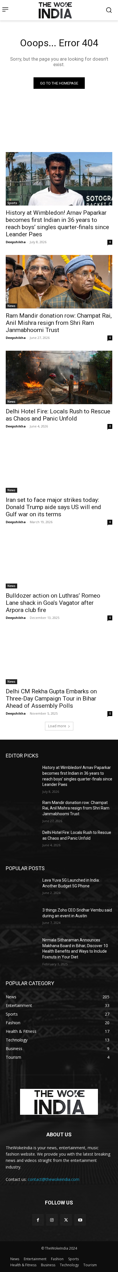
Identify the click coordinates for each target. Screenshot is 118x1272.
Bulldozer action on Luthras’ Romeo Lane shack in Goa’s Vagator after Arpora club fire (53, 602)
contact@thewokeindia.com (53, 1179)
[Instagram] (52, 1219)
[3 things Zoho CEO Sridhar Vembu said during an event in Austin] (22, 919)
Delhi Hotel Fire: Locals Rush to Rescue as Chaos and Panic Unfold (58, 415)
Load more (57, 726)
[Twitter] (66, 1219)
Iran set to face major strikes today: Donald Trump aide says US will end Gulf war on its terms (53, 507)
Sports (12, 203)
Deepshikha (16, 242)
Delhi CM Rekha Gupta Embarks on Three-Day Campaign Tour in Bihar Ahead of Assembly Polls (51, 698)
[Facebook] (38, 1219)
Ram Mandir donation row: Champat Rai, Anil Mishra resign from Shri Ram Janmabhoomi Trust (59, 322)
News (11, 306)
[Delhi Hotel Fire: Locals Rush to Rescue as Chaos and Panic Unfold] (59, 377)
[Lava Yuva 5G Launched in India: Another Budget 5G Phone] (22, 889)
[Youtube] (80, 1219)
